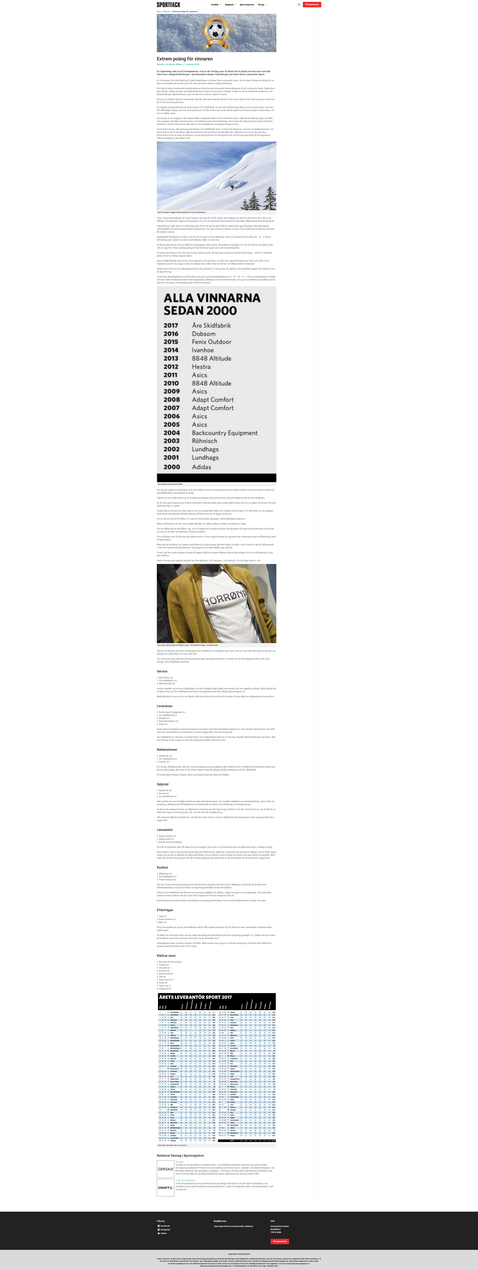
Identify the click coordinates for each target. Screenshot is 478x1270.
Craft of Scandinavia (185, 1180)
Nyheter (160, 64)
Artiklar (215, 4)
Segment (229, 4)
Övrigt (261, 4)
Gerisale (179, 1161)
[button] (220, 4)
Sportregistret (247, 4)
